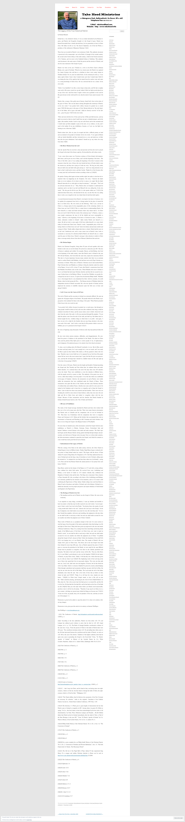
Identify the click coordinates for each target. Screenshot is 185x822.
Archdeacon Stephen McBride (115, 66)
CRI (110, 163)
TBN (110, 583)
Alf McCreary (112, 47)
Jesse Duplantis (112, 298)
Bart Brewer (111, 76)
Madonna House (112, 359)
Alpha (110, 48)
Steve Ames (111, 562)
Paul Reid (111, 444)
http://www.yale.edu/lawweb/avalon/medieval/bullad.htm (73, 755)
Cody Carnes (112, 147)
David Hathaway (112, 178)
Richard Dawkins (112, 510)
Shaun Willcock (112, 555)
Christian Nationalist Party (114, 132)
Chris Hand (111, 125)
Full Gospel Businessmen (114, 236)
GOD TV (110, 250)
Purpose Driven (112, 482)
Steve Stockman (112, 567)
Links (115, 7)
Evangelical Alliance (113, 220)
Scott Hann (111, 546)
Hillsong (111, 258)
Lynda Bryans (112, 357)
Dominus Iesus (112, 191)
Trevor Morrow (112, 609)
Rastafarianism (112, 489)
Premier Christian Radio (114, 467)
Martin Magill (112, 376)
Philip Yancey (112, 454)
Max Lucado (111, 380)
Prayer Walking (112, 465)
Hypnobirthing (112, 269)
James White (111, 290)
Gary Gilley (111, 237)
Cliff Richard (111, 142)
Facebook (111, 224)
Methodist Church (113, 383)
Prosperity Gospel (113, 479)
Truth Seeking (112, 611)
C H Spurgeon (112, 109)
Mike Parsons (112, 392)
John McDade (112, 319)
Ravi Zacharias (112, 491)
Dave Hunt (111, 175)
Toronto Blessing (112, 607)
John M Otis (111, 316)
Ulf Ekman (111, 616)
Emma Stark (111, 211)
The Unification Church (114, 597)
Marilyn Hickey (112, 368)
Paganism (111, 428)
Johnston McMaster (113, 328)
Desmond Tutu (112, 187)
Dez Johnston (112, 189)
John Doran (111, 314)
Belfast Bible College (113, 80)
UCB (110, 612)
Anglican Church (112, 57)
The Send (111, 592)
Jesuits (110, 300)
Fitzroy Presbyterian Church (115, 227)
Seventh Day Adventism (114, 550)
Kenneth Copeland (113, 342)
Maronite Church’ (113, 375)
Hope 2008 (111, 265)
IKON (110, 274)
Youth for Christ (112, 645)
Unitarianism (112, 618)
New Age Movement (113, 411)
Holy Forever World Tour (114, 262)
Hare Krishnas (112, 255)
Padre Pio (111, 427)
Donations (108, 7)
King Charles (111, 345)
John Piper (111, 321)
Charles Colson (112, 119)
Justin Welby (111, 336)
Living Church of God (113, 354)
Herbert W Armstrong (113, 257)
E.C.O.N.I (111, 201)
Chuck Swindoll (112, 135)
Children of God (112, 123)
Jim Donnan (111, 302)
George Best (111, 241)
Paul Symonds (112, 446)
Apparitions (111, 64)
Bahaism (111, 73)
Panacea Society (112, 430)
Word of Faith (112, 638)
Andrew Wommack (113, 54)
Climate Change (112, 144)
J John (110, 286)
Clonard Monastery (113, 146)
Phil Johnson (111, 453)
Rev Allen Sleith (112, 498)
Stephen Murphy (112, 560)
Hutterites (111, 267)
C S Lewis (111, 111)
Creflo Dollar (111, 161)
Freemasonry (112, 234)
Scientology (111, 545)
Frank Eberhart (112, 232)
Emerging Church (112, 210)
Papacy (110, 432)
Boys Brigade (112, 97)
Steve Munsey (112, 566)
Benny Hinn (111, 83)
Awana (110, 71)
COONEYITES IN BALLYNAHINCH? (94, 814)
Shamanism (111, 552)
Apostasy (111, 62)
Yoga (110, 642)
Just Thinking (112, 335)
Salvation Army (112, 536)
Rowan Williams (112, 533)
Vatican (110, 625)
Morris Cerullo (112, 397)
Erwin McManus (112, 217)
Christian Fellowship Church (115, 130)
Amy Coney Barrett (113, 50)
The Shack (111, 593)
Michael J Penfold (112, 385)
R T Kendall (111, 484)
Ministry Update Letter (114, 394)
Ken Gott (111, 340)
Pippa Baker (111, 456)
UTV (110, 623)
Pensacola (111, 449)
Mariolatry (111, 369)
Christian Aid (112, 128)
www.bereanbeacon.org (73, 610)
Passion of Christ (112, 434)
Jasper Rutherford (113, 291)
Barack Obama (112, 74)
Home (67, 7)
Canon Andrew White (113, 114)
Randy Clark (111, 487)
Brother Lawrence (113, 104)
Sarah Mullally (112, 539)
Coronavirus (111, 156)
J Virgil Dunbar (112, 288)
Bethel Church (112, 87)
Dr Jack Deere (112, 199)
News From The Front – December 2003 (68, 814)
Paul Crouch (111, 441)
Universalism (112, 621)
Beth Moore (111, 85)
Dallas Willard (112, 172)
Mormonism (111, 395)
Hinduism (111, 260)
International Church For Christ (115, 279)
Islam (110, 281)
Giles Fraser (111, 246)
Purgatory (111, 480)
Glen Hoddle (111, 248)
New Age (111, 409)
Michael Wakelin (112, 388)
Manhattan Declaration (114, 364)
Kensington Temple (113, 343)
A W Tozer (111, 40)
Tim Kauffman (112, 598)
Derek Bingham (112, 185)
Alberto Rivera (112, 45)
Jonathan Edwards (113, 329)
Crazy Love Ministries (113, 158)
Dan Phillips (111, 173)
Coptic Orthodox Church (114, 154)
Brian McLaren (112, 102)
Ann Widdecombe (113, 60)
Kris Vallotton (112, 350)
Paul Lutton (111, 442)
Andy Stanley (112, 55)
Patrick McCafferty (113, 435)
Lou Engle (111, 356)
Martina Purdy (112, 378)
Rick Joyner (111, 517)
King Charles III (112, 347)
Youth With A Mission (113, 647)
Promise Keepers (112, 477)
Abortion (111, 41)
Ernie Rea (111, 215)
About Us (74, 7)
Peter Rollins (111, 451)
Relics (110, 496)
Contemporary (112, 151)
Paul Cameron (112, 439)
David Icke (111, 180)
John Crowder (112, 312)
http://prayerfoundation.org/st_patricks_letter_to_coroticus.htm (74, 684)
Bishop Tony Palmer (113, 95)
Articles (82, 7)
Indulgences (111, 277)
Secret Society (112, 548)
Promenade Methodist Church (115, 475)
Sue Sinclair (111, 572)
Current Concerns (113, 166)
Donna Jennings (112, 192)
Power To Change (113, 461)
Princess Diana (112, 472)
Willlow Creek (112, 635)
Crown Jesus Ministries (114, 165)
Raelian (110, 486)
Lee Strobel (111, 352)
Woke (110, 637)
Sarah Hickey (112, 538)
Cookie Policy (29, 819)
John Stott (111, 324)
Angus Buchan (112, 59)
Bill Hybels (111, 90)
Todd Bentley (112, 602)
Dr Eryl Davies (112, 196)
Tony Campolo (112, 605)
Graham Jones (112, 251)
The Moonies (112, 588)
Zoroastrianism (112, 649)
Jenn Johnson (112, 297)
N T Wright (111, 402)
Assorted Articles (112, 69)
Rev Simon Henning (113, 505)
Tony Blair (111, 604)
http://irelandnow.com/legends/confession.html (90, 614)
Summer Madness (113, 576)
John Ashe (111, 310)
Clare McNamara (112, 140)
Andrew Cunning (112, 52)
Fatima (110, 225)
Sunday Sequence (113, 578)
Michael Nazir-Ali (112, 387)
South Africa (111, 557)
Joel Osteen (111, 307)
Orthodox (111, 425)
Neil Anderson (112, 408)
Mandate (111, 362)
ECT (110, 203)
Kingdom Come (112, 349)
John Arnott (111, 309)
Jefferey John (112, 293)
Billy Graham (112, 93)
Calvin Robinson (112, 113)
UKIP (110, 614)
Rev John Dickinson (113, 500)
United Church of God (113, 619)
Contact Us (91, 7)
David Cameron (112, 177)
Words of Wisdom (113, 640)
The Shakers (111, 595)
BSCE (110, 107)
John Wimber (112, 326)
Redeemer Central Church (114, 493)
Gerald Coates (112, 244)
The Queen (111, 590)
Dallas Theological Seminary (115, 170)
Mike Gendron (112, 390)
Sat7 (110, 541)
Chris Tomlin (111, 126)
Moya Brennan (112, 401)
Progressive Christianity (114, 474)
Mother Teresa (112, 399)
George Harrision (112, 243)
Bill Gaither (111, 88)
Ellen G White (112, 208)
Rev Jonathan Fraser (113, 501)
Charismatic (111, 118)
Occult (110, 421)
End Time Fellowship (113, 213)
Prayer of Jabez (112, 463)
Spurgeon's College (113, 559)
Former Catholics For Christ (115, 229)
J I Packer (111, 284)
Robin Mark (111, 526)
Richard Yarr (111, 515)
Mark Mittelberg (112, 373)
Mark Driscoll (112, 371)
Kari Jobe (111, 338)
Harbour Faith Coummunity (115, 253)
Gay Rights (111, 239)
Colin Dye (111, 149)
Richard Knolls (112, 513)
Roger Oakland (112, 529)
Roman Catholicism (85, 803)
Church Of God (112, 139)
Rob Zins (111, 522)
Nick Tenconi (112, 415)
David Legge (111, 182)
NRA (110, 420)
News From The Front (113, 413)
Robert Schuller (112, 524)
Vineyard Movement (113, 628)
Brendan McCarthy (113, 99)
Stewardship (111, 571)
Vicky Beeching (112, 626)
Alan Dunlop (111, 43)
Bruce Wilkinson (112, 106)
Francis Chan (112, 231)
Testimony (111, 585)
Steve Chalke (112, 564)
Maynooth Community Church (115, 382)
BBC (110, 78)
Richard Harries (112, 512)
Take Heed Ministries (94, 803)
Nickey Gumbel (112, 416)
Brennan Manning (113, 100)
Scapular (111, 543)
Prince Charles (112, 470)
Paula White (111, 447)
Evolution (111, 222)
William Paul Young (113, 633)
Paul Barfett (111, 437)
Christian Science (112, 133)
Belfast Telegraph (112, 81)
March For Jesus (112, 366)
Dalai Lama (111, 168)
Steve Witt (111, 569)
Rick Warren (111, 519)
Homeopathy (112, 264)
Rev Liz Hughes (112, 503)
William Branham (112, 631)
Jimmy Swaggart (112, 305)
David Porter (112, 184)
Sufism (110, 574)
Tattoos (110, 581)
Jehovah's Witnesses (113, 295)
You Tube (99, 7)
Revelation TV (112, 507)
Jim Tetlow (111, 303)
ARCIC (110, 67)
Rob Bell (111, 520)
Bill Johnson (111, 92)
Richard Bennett (77, 803)
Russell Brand (112, 534)
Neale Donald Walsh (113, 406)
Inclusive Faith (112, 276)
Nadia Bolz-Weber (113, 404)
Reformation (112, 494)
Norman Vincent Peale (114, 418)
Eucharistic (111, 218)
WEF (110, 630)
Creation (111, 159)
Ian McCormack (112, 270)
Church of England (113, 137)
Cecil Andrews (112, 116)
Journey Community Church (115, 331)
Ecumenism (70, 803)
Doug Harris (111, 194)
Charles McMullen (113, 121)
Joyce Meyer (111, 333)
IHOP (110, 272)
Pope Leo (111, 460)
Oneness (111, 423)
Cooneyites (111, 152)
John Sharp (111, 323)
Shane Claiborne (112, 553)
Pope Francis (112, 458)
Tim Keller (111, 600)
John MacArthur (112, 317)
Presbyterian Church (113, 468)
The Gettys (111, 586)
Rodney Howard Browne (114, 527)
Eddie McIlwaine (112, 206)
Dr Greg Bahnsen (112, 198)
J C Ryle (110, 283)
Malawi (110, 361)
